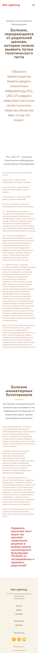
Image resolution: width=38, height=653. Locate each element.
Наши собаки (19, 621)
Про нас (19, 606)
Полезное (19, 614)
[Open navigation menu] (34, 5)
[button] (14, 639)
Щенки (19, 610)
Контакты (19, 625)
